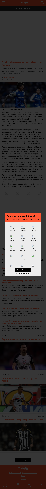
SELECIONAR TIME (23, 270)
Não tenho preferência (23, 273)
